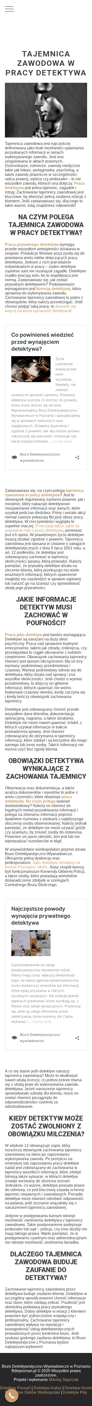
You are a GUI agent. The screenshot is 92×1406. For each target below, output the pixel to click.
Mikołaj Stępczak (64, 1380)
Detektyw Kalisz (48, 1388)
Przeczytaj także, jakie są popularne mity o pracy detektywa (42, 528)
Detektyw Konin (78, 1388)
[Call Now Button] (11, 1395)
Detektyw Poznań (15, 1388)
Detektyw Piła (75, 1392)
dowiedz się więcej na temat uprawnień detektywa (40, 308)
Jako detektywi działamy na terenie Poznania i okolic (42, 865)
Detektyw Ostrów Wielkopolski (33, 1392)
